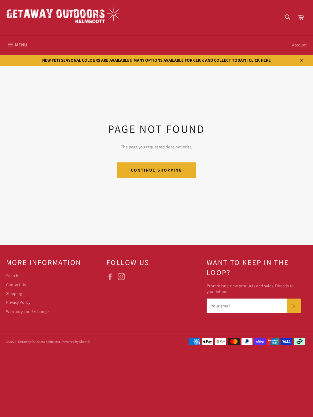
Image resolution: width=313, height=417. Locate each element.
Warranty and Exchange (27, 311)
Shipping (14, 293)
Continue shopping (156, 170)
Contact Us (16, 284)
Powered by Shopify (76, 341)
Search (12, 275)
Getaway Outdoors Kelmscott (39, 341)
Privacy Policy (18, 302)
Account (299, 45)
